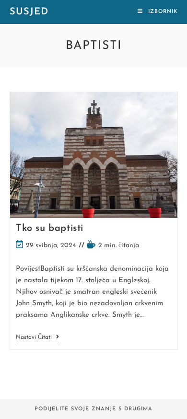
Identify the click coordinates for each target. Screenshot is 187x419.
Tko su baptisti (49, 228)
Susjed (29, 12)
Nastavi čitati (37, 338)
